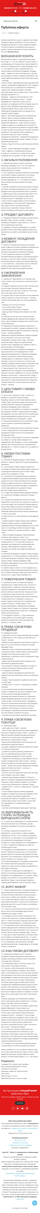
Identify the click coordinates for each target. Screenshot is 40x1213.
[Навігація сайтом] (36, 21)
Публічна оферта (20, 1176)
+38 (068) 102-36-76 (29, 8)
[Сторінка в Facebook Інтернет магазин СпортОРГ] (13, 1108)
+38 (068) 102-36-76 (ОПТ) (20, 1143)
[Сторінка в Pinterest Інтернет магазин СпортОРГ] (27, 1108)
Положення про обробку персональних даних (20, 1173)
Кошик (27, 13)
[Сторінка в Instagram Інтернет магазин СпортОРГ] (18, 1108)
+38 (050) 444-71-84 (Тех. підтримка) (20, 1145)
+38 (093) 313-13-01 (10, 8)
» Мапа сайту (20, 1199)
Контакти (20, 1103)
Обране (16, 13)
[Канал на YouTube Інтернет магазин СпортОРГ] (22, 1108)
